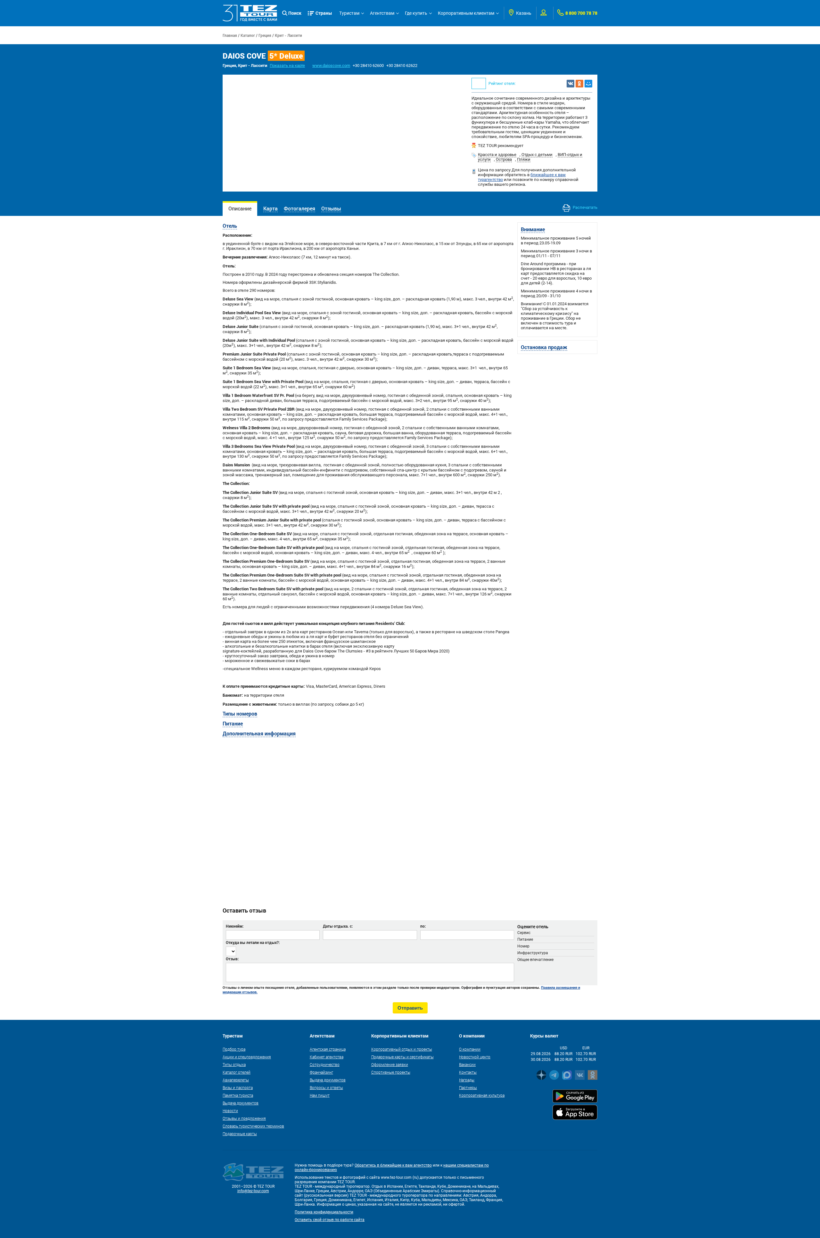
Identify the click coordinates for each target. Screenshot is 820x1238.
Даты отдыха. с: (338, 926)
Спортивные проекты (390, 1072)
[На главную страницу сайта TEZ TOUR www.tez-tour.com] (250, 13)
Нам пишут (320, 1095)
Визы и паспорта (238, 1087)
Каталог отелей (236, 1072)
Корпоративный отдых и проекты (401, 1049)
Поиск (294, 13)
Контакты (468, 1072)
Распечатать (584, 207)
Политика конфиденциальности (324, 1212)
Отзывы (331, 208)
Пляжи (523, 159)
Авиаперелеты (236, 1079)
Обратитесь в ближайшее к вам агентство (393, 1165)
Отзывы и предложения (244, 1118)
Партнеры (468, 1087)
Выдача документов (240, 1102)
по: (423, 926)
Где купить (416, 13)
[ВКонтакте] (570, 83)
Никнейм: (234, 926)
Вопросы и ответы (326, 1087)
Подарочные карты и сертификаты (402, 1056)
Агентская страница (328, 1049)
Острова (504, 159)
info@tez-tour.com (253, 1191)
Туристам (349, 13)
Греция (264, 35)
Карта (270, 208)
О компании (469, 1049)
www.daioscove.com (331, 65)
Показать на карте (287, 65)
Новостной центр (474, 1056)
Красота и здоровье (497, 154)
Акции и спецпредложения (247, 1056)
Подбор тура (234, 1049)
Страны (324, 13)
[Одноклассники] (579, 83)
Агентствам (382, 13)
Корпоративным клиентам (466, 13)
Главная (230, 35)
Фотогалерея (299, 208)
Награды (466, 1079)
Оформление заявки (389, 1064)
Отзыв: (232, 958)
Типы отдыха (234, 1064)
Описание (239, 208)
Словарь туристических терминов (253, 1125)
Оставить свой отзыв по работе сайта (330, 1220)
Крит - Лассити (288, 35)
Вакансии (467, 1064)
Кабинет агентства (326, 1056)
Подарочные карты (240, 1133)
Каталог (248, 35)
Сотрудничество (325, 1064)
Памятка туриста (238, 1095)
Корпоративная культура (481, 1095)
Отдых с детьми (537, 154)
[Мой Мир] (588, 83)
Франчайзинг (321, 1072)
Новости (230, 1110)
